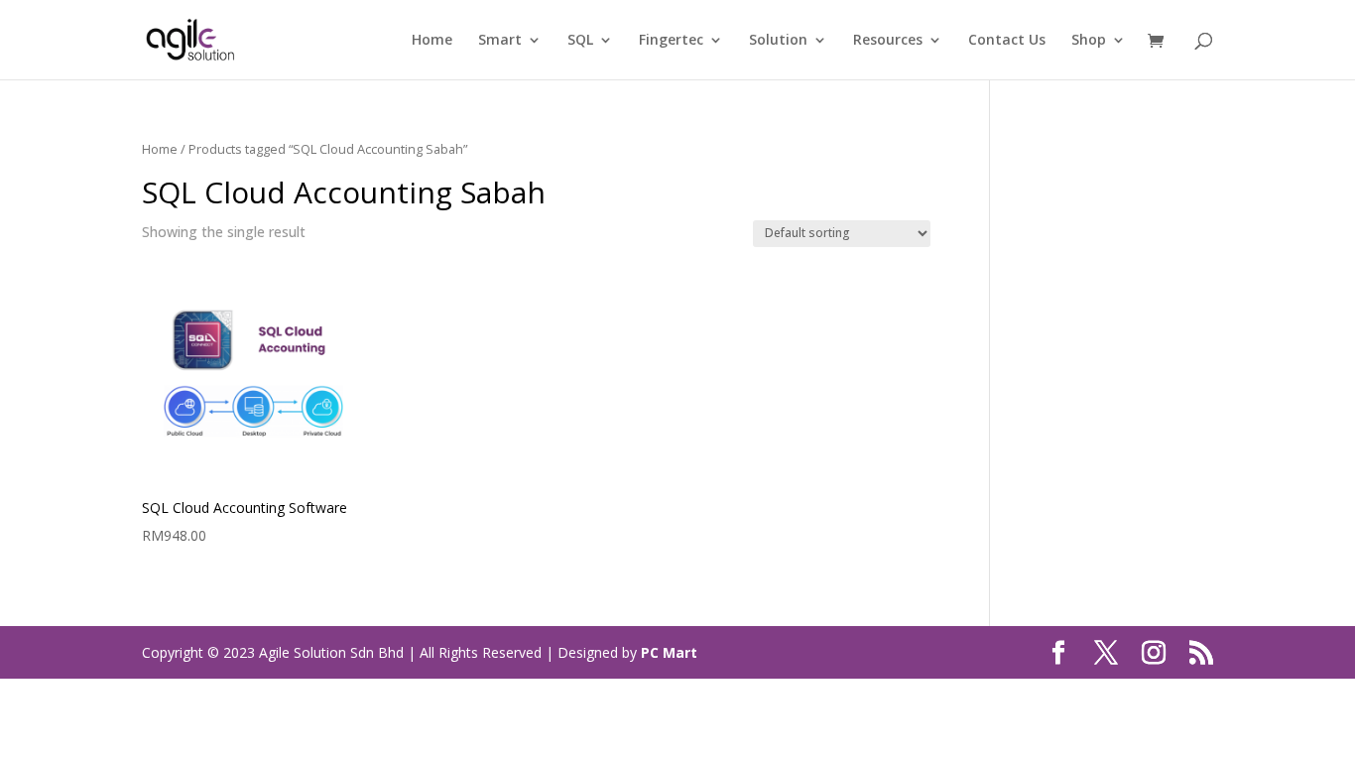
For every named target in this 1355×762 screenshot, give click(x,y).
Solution (778, 41)
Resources (888, 41)
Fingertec (671, 41)
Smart (500, 41)
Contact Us (1007, 41)
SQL (580, 41)
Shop (1088, 41)
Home (432, 41)
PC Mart (669, 652)
